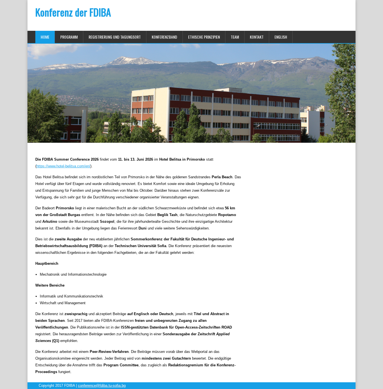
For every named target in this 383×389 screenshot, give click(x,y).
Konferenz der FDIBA (73, 11)
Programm (69, 37)
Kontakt (257, 37)
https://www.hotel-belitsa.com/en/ (63, 166)
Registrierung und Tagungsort (115, 37)
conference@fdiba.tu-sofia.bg (102, 385)
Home (45, 37)
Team (235, 37)
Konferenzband (164, 37)
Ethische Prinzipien (204, 37)
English (280, 37)
